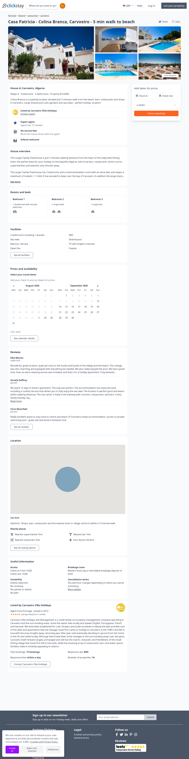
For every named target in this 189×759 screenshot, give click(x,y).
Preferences (53, 749)
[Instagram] (135, 734)
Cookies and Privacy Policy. (44, 741)
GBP (128, 5)
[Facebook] (116, 734)
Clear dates (15, 331)
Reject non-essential (32, 749)
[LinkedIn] (126, 734)
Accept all (12, 749)
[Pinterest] (131, 734)
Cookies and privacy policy (87, 734)
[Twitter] (121, 734)
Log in (151, 5)
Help (139, 5)
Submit (150, 717)
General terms (81, 737)
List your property (174, 5)
